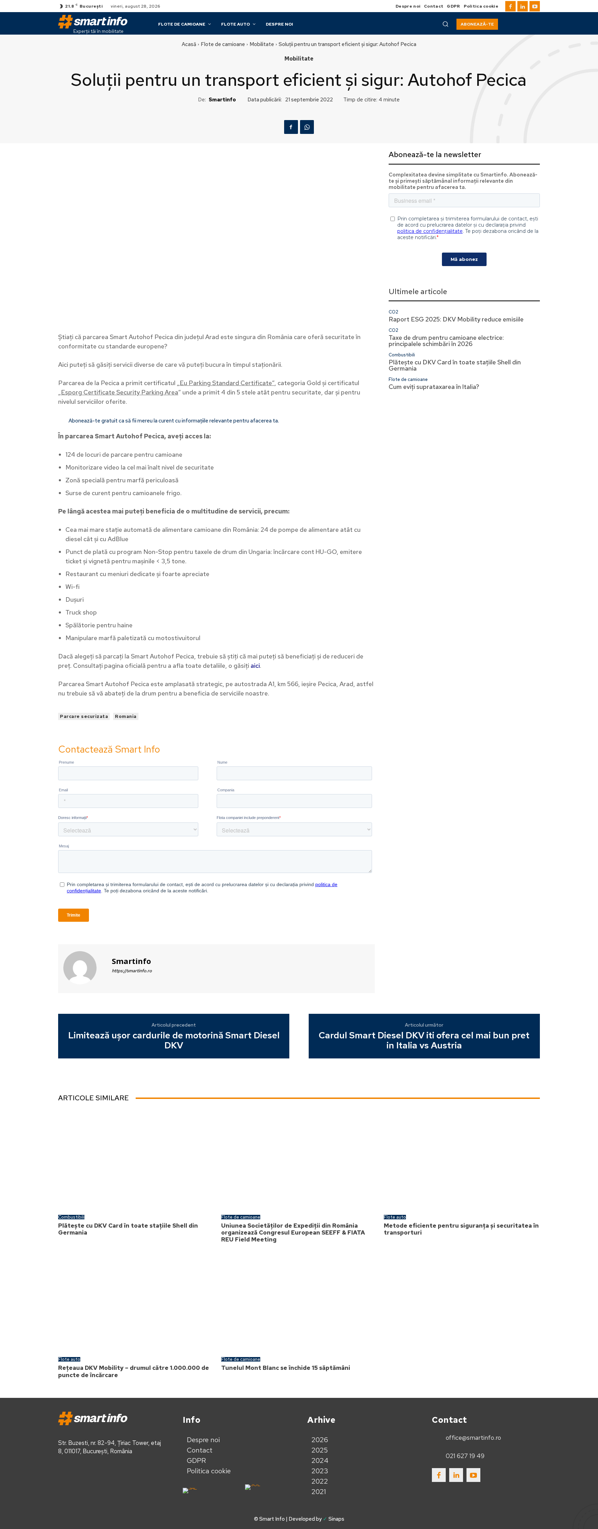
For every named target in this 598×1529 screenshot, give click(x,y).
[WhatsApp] (307, 127)
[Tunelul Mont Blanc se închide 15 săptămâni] (299, 1301)
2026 (319, 1439)
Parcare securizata (84, 716)
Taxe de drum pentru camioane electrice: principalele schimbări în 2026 (446, 341)
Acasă (189, 44)
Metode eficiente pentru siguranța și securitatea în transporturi (461, 1229)
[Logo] (92, 21)
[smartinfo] (84, 967)
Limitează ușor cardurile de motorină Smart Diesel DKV (174, 1040)
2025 (319, 1450)
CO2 (393, 312)
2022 (319, 1481)
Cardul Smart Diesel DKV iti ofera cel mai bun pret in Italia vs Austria (424, 1040)
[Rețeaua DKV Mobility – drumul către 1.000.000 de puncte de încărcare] (136, 1301)
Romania (126, 716)
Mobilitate (262, 44)
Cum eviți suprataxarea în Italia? (434, 387)
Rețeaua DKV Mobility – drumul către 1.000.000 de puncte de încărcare (133, 1371)
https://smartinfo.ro (132, 971)
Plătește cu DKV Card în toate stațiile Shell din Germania (455, 365)
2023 (319, 1470)
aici (255, 666)
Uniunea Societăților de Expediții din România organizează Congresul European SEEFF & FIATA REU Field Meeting (293, 1233)
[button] (445, 24)
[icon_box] (466, 1438)
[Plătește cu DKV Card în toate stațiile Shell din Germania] (136, 1159)
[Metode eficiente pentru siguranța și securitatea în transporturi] (462, 1159)
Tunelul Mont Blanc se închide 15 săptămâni (285, 1368)
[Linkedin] (522, 6)
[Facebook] (510, 6)
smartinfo (222, 100)
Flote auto (395, 1217)
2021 (318, 1491)
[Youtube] (534, 6)
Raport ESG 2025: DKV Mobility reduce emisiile (456, 319)
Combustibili (402, 355)
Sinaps (336, 1519)
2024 (319, 1460)
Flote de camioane (223, 44)
